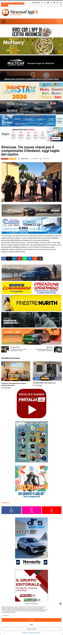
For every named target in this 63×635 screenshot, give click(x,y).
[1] (31, 594)
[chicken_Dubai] (31, 46)
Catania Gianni (24, 158)
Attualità (4, 158)
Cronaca (5, 378)
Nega (31, 624)
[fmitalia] (31, 121)
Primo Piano (12, 158)
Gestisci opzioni (31, 629)
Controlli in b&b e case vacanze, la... (13, 383)
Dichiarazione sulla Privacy (34, 632)
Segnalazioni (6, 3)
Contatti (4, 5)
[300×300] (31, 482)
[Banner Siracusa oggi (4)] (31, 107)
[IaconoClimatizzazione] (31, 225)
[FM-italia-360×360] (31, 403)
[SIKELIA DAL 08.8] (31, 134)
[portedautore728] (31, 303)
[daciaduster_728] (31, 210)
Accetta (31, 620)
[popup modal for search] (59, 21)
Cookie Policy (25, 632)
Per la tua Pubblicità (17, 3)
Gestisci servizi (5, 615)
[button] (60, 604)
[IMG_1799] (31, 288)
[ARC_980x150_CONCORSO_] (31, 32)
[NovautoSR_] (31, 542)
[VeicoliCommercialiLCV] (31, 62)
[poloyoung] (31, 272)
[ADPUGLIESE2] (31, 336)
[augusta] (31, 91)
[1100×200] (31, 76)
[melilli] (31, 442)
